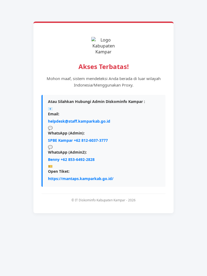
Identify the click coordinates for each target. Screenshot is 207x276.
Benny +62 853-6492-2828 (71, 159)
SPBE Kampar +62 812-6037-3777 (78, 140)
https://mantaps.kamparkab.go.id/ (80, 178)
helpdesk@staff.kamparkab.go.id (79, 121)
